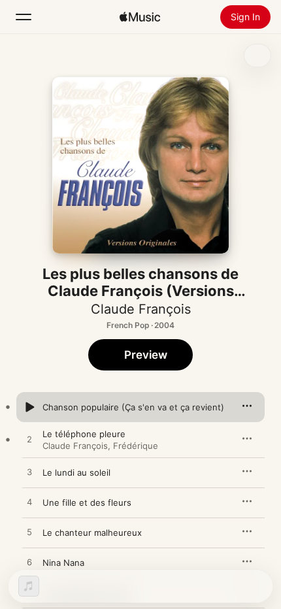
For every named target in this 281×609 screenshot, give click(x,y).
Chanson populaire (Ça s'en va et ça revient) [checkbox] (133, 407)
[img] (140, 17)
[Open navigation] (23, 17)
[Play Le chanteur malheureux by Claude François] (29, 532)
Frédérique (135, 445)
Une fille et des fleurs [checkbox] (86, 502)
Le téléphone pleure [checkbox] (83, 434)
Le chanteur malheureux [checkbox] (92, 532)
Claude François (141, 309)
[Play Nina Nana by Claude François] (29, 562)
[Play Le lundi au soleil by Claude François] (29, 472)
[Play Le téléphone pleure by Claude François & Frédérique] (29, 440)
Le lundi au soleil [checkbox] (76, 472)
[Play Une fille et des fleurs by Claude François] (29, 502)
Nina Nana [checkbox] (63, 562)
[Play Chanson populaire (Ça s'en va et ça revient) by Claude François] (29, 407)
